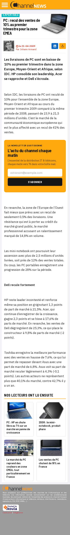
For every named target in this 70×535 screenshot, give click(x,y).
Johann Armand (28, 49)
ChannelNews (28, 5)
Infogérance (18, 512)
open (5, 4)
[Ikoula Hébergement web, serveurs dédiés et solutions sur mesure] (11, 510)
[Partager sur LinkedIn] (55, 46)
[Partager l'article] (62, 46)
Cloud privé (7, 512)
